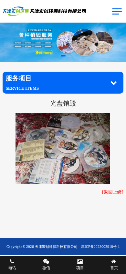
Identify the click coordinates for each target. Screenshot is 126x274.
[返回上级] (112, 192)
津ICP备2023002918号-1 (100, 247)
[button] (63, 55)
